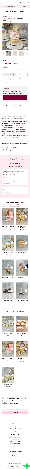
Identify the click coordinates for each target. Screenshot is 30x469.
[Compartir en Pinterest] (14, 150)
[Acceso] (24, 2)
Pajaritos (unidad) (8, 333)
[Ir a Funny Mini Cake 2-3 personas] (22, 216)
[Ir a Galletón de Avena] (22, 268)
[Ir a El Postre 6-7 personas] (8, 243)
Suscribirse (15, 412)
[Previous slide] (3, 53)
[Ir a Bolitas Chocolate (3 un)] (22, 290)
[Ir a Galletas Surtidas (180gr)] (8, 268)
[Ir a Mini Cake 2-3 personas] (8, 216)
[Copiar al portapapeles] (18, 150)
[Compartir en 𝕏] (7, 150)
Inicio (8, 9)
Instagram (15, 431)
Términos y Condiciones (15, 437)
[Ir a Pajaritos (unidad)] (8, 324)
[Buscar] (20, 2)
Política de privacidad (15, 443)
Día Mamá (19, 9)
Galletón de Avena (22, 277)
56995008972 (15, 455)
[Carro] (28, 2)
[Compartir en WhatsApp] (10, 150)
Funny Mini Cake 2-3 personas (22, 227)
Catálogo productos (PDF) (15, 429)
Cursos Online (15, 427)
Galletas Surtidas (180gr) (8, 277)
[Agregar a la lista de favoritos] (11, 216)
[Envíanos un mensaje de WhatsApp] (27, 466)
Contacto (15, 439)
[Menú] (16, 2)
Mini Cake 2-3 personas (8, 226)
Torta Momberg (22, 252)
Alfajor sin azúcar (8, 300)
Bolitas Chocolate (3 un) (22, 300)
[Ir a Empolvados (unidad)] (22, 324)
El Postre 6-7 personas (8, 252)
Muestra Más (6, 177)
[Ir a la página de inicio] (2, 2)
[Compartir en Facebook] (3, 150)
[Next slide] (27, 53)
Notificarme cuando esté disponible (12, 98)
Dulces (13, 9)
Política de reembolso (15, 441)
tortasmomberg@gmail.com (15, 451)
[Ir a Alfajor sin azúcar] (8, 290)
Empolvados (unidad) (22, 333)
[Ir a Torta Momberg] (22, 243)
